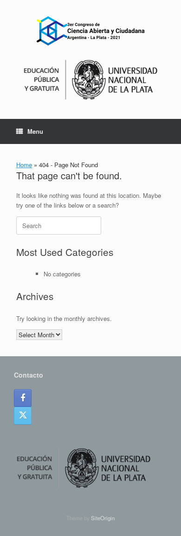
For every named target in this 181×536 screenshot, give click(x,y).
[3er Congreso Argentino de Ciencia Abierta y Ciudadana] (90, 31)
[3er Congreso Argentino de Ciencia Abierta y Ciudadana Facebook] (23, 398)
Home (24, 164)
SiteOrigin (103, 518)
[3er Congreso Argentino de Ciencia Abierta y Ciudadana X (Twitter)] (23, 416)
